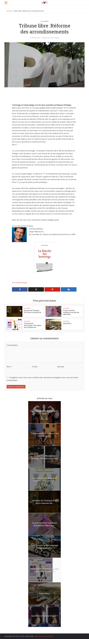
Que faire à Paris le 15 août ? (44, 615)
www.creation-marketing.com (44, 636)
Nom (9, 366)
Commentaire (12, 345)
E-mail (35, 366)
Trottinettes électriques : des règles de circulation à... (32, 325)
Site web (60, 366)
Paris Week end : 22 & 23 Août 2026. (44, 412)
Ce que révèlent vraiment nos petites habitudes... (71, 312)
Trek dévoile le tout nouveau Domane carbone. (44, 546)
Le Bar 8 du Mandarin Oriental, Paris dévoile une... (44, 457)
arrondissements (20, 282)
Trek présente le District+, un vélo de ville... (44, 434)
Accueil (9, 11)
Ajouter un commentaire (50, 38)
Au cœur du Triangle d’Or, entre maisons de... (33, 311)
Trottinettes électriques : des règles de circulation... (44, 570)
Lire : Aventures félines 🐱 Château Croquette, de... (44, 479)
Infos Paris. (67, 323)
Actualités (45, 21)
